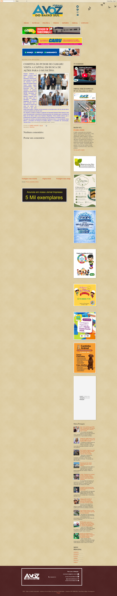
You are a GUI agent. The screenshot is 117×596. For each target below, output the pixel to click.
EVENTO (76, 556)
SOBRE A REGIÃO (79, 130)
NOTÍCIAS (35, 23)
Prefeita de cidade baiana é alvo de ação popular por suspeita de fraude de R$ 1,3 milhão (87, 440)
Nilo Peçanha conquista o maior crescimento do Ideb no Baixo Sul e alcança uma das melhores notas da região (87, 452)
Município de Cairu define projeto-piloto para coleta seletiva (86, 464)
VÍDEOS (56, 23)
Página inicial (46, 179)
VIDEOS (76, 562)
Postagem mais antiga (63, 179)
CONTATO (84, 23)
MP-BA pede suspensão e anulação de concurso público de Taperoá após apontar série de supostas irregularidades (87, 523)
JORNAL (75, 23)
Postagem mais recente (29, 179)
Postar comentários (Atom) (32, 181)
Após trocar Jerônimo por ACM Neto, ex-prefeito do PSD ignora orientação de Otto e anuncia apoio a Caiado (87, 428)
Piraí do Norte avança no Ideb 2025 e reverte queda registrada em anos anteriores (87, 512)
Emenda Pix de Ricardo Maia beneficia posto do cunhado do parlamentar (87, 488)
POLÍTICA (46, 23)
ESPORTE (65, 23)
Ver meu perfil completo (79, 150)
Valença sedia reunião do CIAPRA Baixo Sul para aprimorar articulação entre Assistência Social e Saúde (86, 500)
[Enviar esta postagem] (46, 125)
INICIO (26, 23)
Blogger (58, 592)
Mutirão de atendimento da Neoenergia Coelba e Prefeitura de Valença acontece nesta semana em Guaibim (87, 535)
